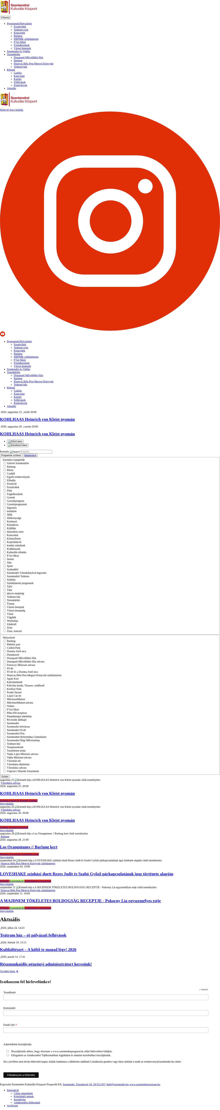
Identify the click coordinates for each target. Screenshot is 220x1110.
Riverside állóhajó (16, 719)
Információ (13, 1090)
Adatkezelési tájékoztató (27, 1102)
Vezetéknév (9, 992)
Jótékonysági (14, 518)
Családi (11, 473)
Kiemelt (24, 800)
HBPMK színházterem (26, 39)
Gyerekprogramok (17, 504)
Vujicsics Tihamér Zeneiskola (23, 771)
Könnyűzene (14, 538)
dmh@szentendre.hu (117, 1084)
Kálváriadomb (14, 682)
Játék (9, 514)
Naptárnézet (30, 455)
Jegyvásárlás (16, 109)
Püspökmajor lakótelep (19, 716)
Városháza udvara (16, 767)
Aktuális (11, 88)
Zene (9, 627)
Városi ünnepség (16, 610)
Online (10, 706)
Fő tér (10, 668)
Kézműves (12, 524)
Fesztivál (11, 483)
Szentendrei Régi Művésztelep (23, 740)
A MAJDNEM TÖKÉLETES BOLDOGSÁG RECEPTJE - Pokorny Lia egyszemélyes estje (80, 900)
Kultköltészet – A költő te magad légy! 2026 (38, 949)
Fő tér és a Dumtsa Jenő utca (22, 671)
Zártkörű (11, 624)
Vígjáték (11, 617)
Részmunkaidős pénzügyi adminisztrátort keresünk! (46, 964)
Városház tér (14, 760)
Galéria (18, 72)
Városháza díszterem (18, 764)
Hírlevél (4, 109)
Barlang (18, 35)
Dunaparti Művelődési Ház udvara (25, 661)
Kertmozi (12, 521)
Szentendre (13, 723)
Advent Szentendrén (18, 463)
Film (9, 490)
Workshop (12, 620)
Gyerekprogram (15, 500)
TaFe (9, 586)
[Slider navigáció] (110, 443)
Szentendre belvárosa (18, 726)
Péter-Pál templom (17, 712)
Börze (10, 470)
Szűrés (4, 776)
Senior (10, 559)
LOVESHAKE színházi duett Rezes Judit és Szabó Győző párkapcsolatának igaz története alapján (86, 874)
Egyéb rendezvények (18, 476)
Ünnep (10, 603)
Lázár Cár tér (14, 695)
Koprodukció (14, 542)
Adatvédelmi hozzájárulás (17, 1044)
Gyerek (11, 497)
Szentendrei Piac (16, 733)
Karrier (17, 79)
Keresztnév (9, 1008)
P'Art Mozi (20, 42)
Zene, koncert (14, 631)
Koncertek (19, 32)
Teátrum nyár (21, 29)
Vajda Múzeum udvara (19, 757)
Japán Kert (13, 678)
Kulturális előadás (16, 552)
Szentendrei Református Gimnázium (26, 736)
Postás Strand (14, 692)
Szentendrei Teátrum (18, 576)
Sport (10, 566)
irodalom (11, 511)
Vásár (10, 613)
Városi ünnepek (22, 48)
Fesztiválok (20, 26)
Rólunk (11, 69)
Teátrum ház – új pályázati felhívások (33, 935)
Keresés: (4, 451)
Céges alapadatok (23, 1093)
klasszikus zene (15, 531)
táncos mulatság (15, 593)
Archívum (12, 1105)
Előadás (11, 480)
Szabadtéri (12, 569)
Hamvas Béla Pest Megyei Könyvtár (33, 63)
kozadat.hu (20, 1099)
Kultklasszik (13, 548)
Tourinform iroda (16, 750)
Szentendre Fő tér (16, 730)
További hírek (9, 971)
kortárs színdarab (16, 545)
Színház (11, 579)
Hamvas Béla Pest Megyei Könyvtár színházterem (34, 675)
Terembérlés (13, 54)
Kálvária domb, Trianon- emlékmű (25, 685)
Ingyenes (12, 507)
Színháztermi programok (20, 583)
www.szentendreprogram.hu (144, 1084)
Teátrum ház (20, 66)
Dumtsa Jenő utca (16, 651)
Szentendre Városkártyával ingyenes (26, 572)
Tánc (9, 589)
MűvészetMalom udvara (20, 702)
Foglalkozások (22, 45)
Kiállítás (11, 528)
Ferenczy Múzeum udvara (21, 664)
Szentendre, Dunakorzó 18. (78, 1084)
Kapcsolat (19, 76)
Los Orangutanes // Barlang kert (28, 847)
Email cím (10, 1025)
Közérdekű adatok (24, 1096)
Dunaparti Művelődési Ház (28, 57)
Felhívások (20, 82)
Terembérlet (13, 600)
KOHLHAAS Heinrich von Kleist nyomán (37, 793)
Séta (9, 562)
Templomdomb (15, 747)
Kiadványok (20, 85)
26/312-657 (99, 1084)
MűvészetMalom (16, 699)
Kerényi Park (14, 688)
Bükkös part (13, 644)
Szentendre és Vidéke (18, 51)
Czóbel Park (13, 647)
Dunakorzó (13, 654)
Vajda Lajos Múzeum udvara (22, 754)
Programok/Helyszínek (19, 23)
